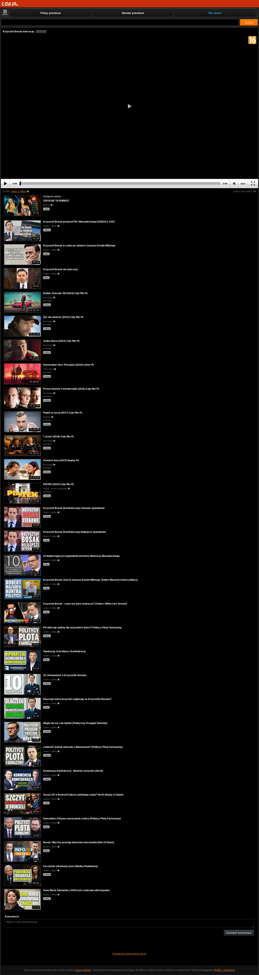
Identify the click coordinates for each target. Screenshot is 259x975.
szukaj (249, 22)
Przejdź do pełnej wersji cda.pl (130, 953)
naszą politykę (83, 970)
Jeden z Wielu (18, 191)
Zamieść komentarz (239, 932)
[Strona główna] (10, 3)
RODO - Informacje (224, 970)
